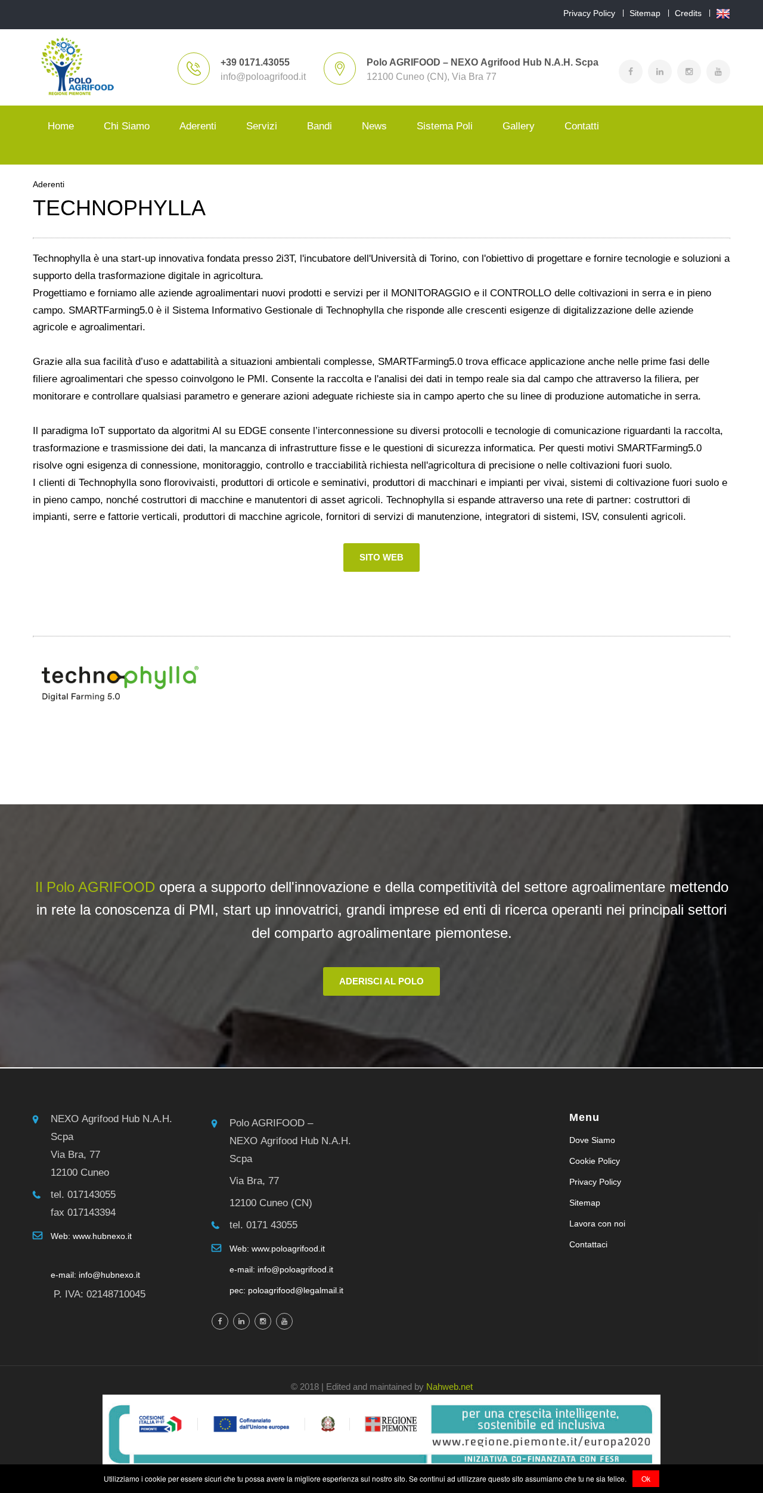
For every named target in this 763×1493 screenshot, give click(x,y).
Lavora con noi (597, 1223)
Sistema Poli (445, 126)
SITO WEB (381, 557)
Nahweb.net (449, 1387)
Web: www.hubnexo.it (91, 1236)
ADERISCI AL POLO (381, 981)
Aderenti (197, 126)
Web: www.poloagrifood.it (277, 1248)
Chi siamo (127, 126)
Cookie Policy (594, 1161)
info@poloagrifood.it (263, 77)
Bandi (319, 126)
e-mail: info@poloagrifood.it (281, 1269)
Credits (688, 13)
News (374, 126)
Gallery (519, 126)
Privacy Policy (589, 13)
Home (61, 126)
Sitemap (644, 13)
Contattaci (588, 1244)
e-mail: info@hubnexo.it (95, 1275)
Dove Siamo (592, 1140)
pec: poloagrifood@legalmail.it (286, 1290)
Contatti (582, 126)
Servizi (261, 126)
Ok (645, 1478)
